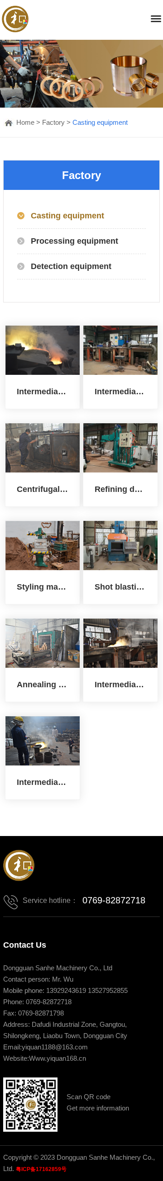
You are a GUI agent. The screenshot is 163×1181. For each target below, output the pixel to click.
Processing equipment (74, 241)
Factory (53, 122)
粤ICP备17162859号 (41, 1169)
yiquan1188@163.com (55, 1047)
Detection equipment (71, 266)
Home (25, 122)
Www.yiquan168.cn (57, 1058)
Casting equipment (100, 122)
